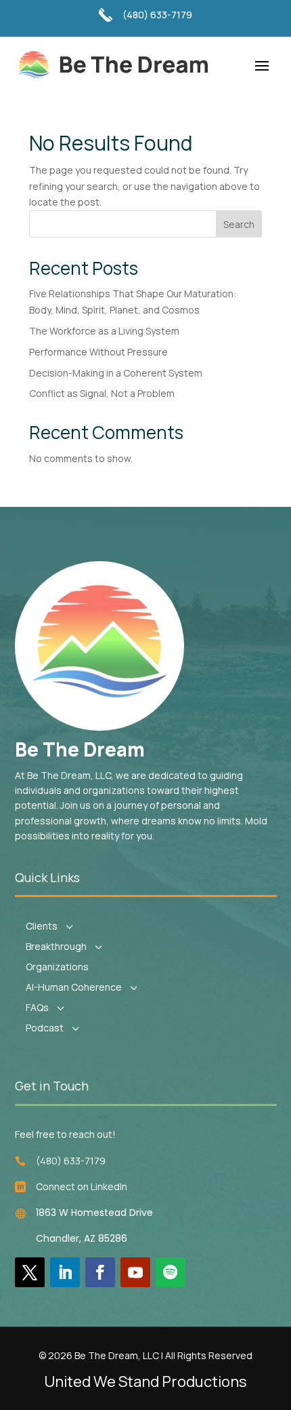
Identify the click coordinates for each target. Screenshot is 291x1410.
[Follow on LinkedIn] (65, 1272)
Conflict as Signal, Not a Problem (102, 393)
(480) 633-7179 (157, 14)
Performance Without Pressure (98, 351)
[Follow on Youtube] (135, 1272)
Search (238, 224)
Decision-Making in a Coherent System (115, 372)
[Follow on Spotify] (170, 1272)
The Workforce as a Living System (104, 330)
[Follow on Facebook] (100, 1272)
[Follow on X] (30, 1272)
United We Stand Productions (145, 1381)
